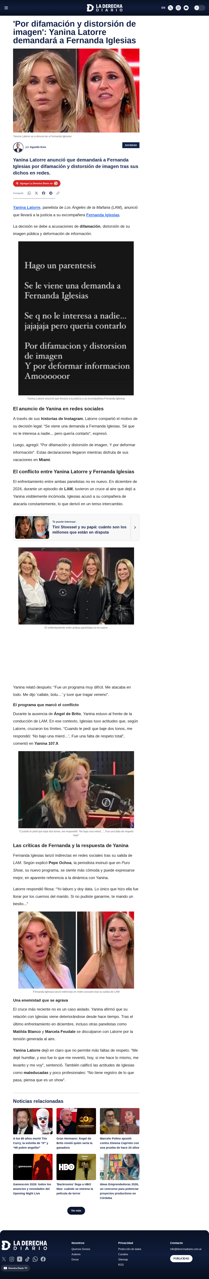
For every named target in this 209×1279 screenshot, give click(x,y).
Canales (123, 1254)
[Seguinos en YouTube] (186, 7)
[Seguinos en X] (170, 7)
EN (163, 7)
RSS (121, 1264)
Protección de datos (129, 1249)
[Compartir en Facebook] (43, 193)
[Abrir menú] (6, 7)
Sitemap (123, 1259)
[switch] (199, 7)
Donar (75, 1259)
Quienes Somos (81, 1249)
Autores (76, 1254)
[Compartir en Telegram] (50, 193)
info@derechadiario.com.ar (185, 1249)
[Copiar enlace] (58, 193)
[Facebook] (43, 1259)
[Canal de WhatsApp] (35, 1259)
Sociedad (131, 145)
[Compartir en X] (36, 193)
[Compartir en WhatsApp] (29, 193)
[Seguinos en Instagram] (178, 7)
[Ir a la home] (104, 7)
